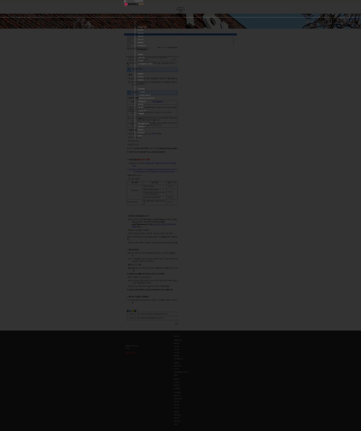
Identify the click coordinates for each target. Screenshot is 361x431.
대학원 (180, 12)
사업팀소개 (141, 92)
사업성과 (140, 107)
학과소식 (180, 16)
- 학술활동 (141, 113)
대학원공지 (141, 126)
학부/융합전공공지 (143, 123)
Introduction (142, 45)
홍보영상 (140, 42)
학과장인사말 (142, 27)
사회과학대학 (139, 1)
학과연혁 (140, 30)
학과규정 (140, 36)
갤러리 (140, 136)
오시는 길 (141, 39)
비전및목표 (141, 89)
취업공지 (140, 129)
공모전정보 (141, 133)
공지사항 (140, 104)
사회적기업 (141, 57)
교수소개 (140, 33)
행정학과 (140, 54)
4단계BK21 (180, 14)
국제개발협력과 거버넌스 (145, 64)
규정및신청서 (142, 101)
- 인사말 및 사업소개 (144, 95)
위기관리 (140, 60)
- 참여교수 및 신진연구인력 (146, 98)
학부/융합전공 (180, 9)
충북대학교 (131, 1)
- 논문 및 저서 (142, 110)
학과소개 (180, 7)
